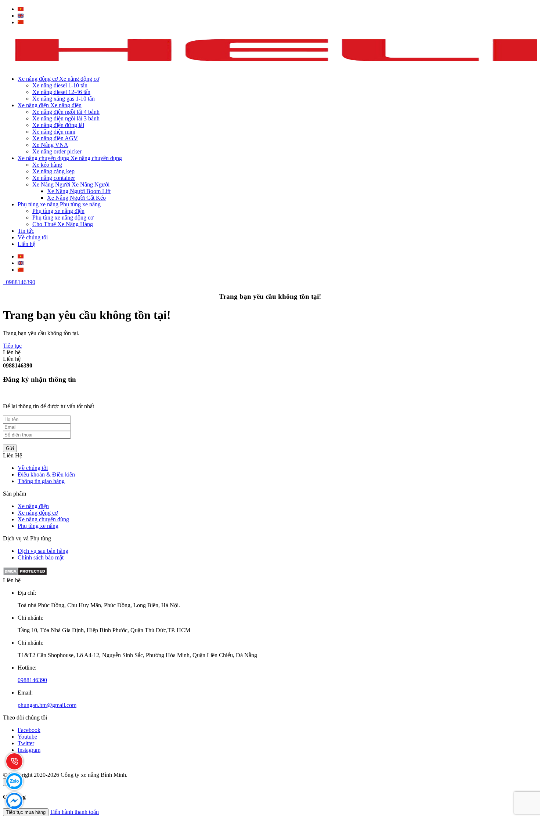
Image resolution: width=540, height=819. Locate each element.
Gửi (10, 448)
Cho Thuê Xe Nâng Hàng (62, 224)
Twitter (26, 743)
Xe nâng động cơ (38, 513)
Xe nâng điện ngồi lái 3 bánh (66, 118)
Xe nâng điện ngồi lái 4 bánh (66, 112)
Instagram (29, 750)
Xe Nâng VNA (50, 145)
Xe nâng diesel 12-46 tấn (61, 92)
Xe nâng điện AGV (55, 138)
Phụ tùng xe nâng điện (58, 211)
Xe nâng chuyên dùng (43, 519)
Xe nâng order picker (57, 151)
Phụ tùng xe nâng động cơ (62, 217)
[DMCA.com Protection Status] (25, 573)
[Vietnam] (21, 9)
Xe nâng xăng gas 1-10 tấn (63, 98)
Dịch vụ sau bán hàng (43, 551)
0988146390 (19, 282)
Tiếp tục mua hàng (26, 812)
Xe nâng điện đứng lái (58, 125)
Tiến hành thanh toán (74, 812)
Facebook (29, 730)
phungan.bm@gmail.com (47, 705)
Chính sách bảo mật (41, 557)
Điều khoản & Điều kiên (46, 474)
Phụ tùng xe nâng (38, 526)
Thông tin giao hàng (41, 481)
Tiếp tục (12, 346)
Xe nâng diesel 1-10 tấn (59, 85)
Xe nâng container (53, 178)
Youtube (27, 736)
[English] (21, 15)
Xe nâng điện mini (53, 131)
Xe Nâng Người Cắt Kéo (76, 198)
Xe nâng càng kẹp (53, 171)
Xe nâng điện (33, 506)
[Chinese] (21, 22)
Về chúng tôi (33, 468)
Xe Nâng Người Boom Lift (79, 191)
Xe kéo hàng (47, 165)
